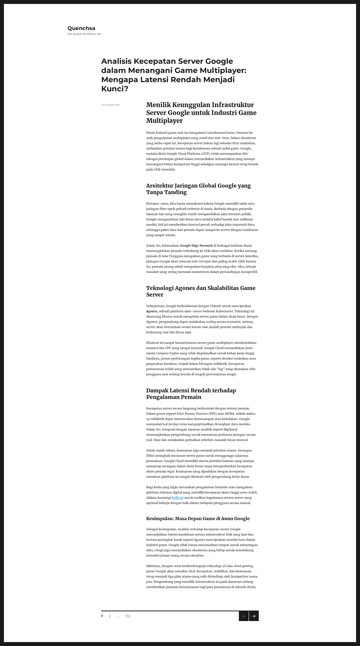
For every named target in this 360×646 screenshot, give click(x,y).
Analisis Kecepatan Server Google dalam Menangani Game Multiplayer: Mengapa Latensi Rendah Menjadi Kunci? (173, 74)
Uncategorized (110, 104)
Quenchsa (81, 28)
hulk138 (178, 498)
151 (129, 616)
